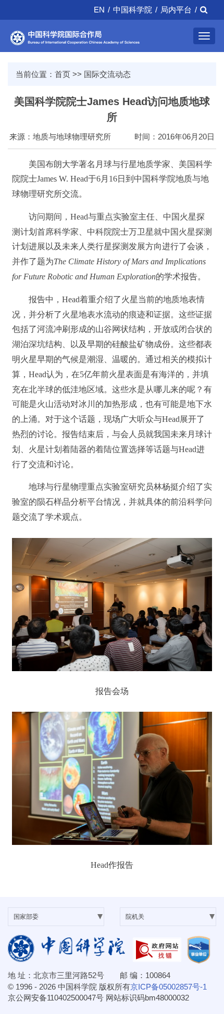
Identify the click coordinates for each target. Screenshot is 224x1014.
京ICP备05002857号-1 (168, 986)
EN (99, 9)
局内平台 (176, 9)
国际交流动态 (107, 74)
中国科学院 (132, 9)
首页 (62, 74)
